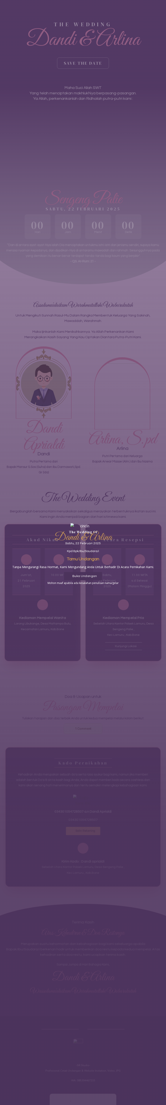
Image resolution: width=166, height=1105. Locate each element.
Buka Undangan (84, 576)
